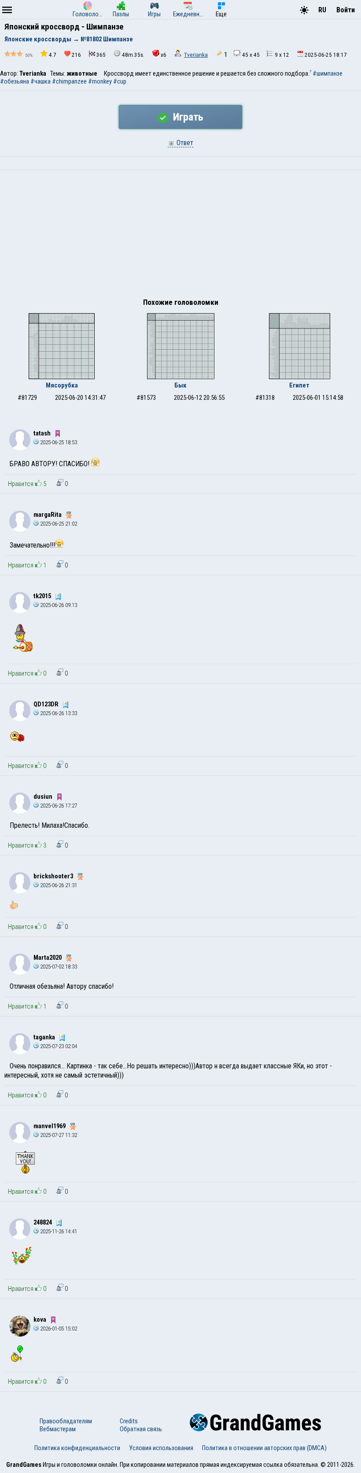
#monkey (100, 81)
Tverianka (196, 54)
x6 (163, 54)
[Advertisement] (180, 236)
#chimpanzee (69, 81)
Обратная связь (141, 1429)
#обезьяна (14, 81)
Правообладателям (66, 1421)
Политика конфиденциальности (77, 1448)
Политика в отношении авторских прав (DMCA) (264, 1448)
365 (101, 54)
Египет (299, 385)
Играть (186, 117)
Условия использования (161, 1448)
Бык (180, 385)
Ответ (184, 143)
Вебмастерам (58, 1429)
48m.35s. (133, 54)
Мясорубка (62, 385)
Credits (129, 1421)
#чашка (40, 81)
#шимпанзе (328, 73)
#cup (119, 81)
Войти (345, 10)
